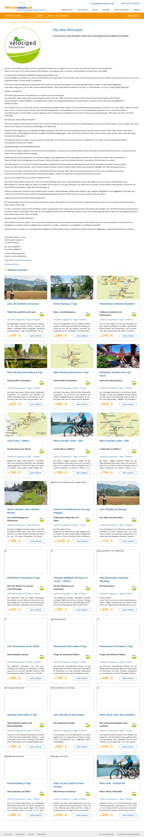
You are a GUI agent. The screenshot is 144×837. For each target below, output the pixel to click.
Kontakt (31, 834)
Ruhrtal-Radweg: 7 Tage (65, 304)
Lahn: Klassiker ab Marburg (113, 509)
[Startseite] (5, 22)
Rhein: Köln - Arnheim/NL (112, 783)
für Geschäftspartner (106, 834)
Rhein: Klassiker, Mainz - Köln (68, 441)
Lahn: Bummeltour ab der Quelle (23, 646)
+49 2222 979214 (130, 3)
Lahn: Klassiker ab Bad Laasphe (68, 715)
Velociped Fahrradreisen (42, 22)
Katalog (136, 10)
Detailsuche (133, 16)
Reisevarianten (67, 10)
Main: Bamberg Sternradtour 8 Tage (25, 372)
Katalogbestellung (11, 264)
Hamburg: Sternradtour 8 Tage (22, 715)
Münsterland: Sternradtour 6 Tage (116, 646)
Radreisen (14, 22)
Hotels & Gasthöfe (121, 10)
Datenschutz (20, 834)
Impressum (8, 834)
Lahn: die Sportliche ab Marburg (23, 304)
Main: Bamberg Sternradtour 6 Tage (71, 372)
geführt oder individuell (57, 16)
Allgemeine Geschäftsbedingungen (18, 260)
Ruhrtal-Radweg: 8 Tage (19, 783)
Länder (95, 10)
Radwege (106, 10)
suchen (40, 16)
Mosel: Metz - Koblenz (18, 441)
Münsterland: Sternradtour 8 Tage (70, 646)
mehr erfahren (36, 336)
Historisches (41, 834)
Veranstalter (83, 10)
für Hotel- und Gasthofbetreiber (128, 834)
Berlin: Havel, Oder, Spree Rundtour (117, 715)
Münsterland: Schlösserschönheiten (117, 304)
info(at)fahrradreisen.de (102, 3)
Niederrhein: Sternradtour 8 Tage (23, 578)
